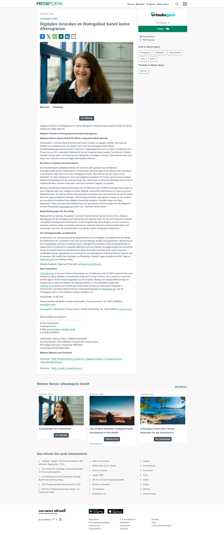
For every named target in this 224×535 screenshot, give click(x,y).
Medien (143, 71)
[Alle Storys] (163, 17)
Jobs (154, 522)
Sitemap (124, 529)
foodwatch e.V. (99, 494)
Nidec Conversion (100, 461)
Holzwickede (175, 53)
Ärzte (145, 475)
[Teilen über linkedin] (67, 36)
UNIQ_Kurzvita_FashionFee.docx (66, 368)
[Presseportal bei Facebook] (52, 520)
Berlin (152, 59)
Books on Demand (101, 484)
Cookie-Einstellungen (162, 526)
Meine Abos (163, 4)
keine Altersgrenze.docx (51, 362)
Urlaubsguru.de (66, 207)
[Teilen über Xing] (61, 36)
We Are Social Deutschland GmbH (108, 480)
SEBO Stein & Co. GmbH (104, 466)
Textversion (125, 526)
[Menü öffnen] (185, 4)
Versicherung (149, 494)
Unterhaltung (149, 466)
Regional (150, 4)
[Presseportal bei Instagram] (60, 519)
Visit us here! (112, 439)
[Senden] (73, 36)
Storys (130, 4)
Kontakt (155, 519)
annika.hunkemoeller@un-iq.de (60, 329)
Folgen (160, 29)
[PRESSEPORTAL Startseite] (50, 4)
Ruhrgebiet (145, 53)
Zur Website (87, 118)
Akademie (125, 522)
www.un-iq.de (125, 309)
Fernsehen (148, 470)
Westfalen (159, 53)
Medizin (146, 489)
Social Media (95, 529)
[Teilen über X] (48, 36)
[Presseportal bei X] (56, 520)
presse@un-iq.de (48, 304)
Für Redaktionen (128, 519)
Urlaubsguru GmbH (49, 18)
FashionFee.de (47, 259)
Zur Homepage (162, 439)
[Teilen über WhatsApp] (54, 36)
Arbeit (146, 480)
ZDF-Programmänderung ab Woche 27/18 (61, 484)
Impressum (94, 519)
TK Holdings (98, 489)
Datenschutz (94, 526)
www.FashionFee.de (91, 264)
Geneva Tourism (99, 470)
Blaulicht (140, 4)
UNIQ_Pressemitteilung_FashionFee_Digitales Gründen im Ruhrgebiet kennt (86, 359)
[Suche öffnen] (177, 4)
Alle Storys (161, 23)
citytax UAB (97, 475)
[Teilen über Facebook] (42, 36)
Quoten (146, 461)
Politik (146, 484)
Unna (142, 59)
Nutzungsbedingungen (99, 522)
